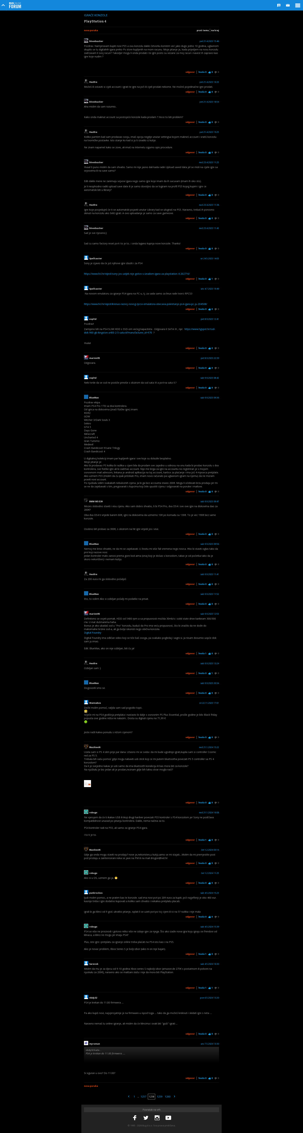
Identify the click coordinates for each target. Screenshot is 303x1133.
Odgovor (190, 72)
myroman (94, 1044)
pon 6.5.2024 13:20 (209, 998)
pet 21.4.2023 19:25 (209, 132)
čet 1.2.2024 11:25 (210, 873)
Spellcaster (95, 258)
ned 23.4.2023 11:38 (209, 205)
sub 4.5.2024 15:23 (209, 893)
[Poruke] (287, 5)
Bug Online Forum (15, 5)
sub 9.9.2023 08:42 (209, 378)
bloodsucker (96, 41)
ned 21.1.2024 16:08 (209, 812)
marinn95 (94, 358)
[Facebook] (134, 1118)
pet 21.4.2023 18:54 (209, 102)
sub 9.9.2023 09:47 (209, 501)
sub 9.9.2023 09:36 (209, 398)
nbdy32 (93, 998)
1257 (143, 1096)
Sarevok (94, 964)
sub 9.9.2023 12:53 (209, 614)
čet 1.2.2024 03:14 (210, 850)
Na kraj (215, 30)
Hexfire (93, 82)
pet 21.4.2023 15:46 (209, 41)
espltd (92, 319)
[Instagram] (157, 1118)
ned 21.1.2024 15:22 (209, 747)
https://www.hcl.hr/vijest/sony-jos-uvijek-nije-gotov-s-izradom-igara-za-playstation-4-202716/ (137, 273)
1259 (159, 1096)
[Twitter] (146, 1118)
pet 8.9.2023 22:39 (210, 358)
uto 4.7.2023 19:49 (210, 289)
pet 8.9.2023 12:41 (210, 319)
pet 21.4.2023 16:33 (209, 82)
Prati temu (203, 30)
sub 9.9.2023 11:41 (209, 574)
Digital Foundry (92, 632)
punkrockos (96, 893)
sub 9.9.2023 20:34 (209, 683)
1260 (167, 1096)
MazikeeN (94, 747)
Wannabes (95, 703)
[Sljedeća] (174, 1096)
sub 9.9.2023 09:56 (209, 544)
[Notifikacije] (278, 5)
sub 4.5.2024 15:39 (209, 927)
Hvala (202, 72)
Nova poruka (91, 30)
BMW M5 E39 (96, 501)
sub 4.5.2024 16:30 (209, 964)
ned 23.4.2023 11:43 (209, 228)
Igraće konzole (95, 15)
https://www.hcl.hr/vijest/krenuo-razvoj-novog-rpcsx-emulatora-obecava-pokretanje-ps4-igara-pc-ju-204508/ (145, 304)
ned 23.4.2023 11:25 (209, 162)
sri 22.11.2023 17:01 (209, 703)
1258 (151, 1096)
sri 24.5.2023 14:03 (209, 258)
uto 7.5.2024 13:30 (210, 1044)
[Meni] (297, 5)
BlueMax (94, 398)
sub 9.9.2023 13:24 (209, 663)
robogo (93, 812)
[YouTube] (168, 1118)
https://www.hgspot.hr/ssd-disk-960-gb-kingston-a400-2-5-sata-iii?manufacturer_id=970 (149, 330)
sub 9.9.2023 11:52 (209, 594)
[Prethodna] (128, 1096)
